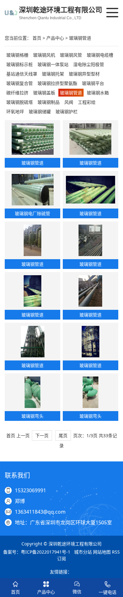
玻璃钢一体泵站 (53, 64)
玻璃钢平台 (93, 83)
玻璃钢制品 (49, 102)
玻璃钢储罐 (40, 111)
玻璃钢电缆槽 (100, 55)
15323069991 (30, 490)
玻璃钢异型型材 (84, 74)
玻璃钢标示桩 (19, 64)
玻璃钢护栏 (67, 111)
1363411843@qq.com (40, 511)
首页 (37, 38)
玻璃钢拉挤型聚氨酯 (57, 83)
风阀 (68, 102)
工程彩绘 (87, 102)
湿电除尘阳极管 (88, 64)
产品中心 (55, 38)
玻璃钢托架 (53, 74)
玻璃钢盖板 (44, 93)
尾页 (63, 435)
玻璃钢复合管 (19, 83)
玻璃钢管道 (80, 38)
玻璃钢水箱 (98, 93)
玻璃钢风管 (71, 55)
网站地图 (102, 552)
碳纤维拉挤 (17, 93)
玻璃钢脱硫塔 (19, 102)
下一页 (42, 435)
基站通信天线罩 (21, 74)
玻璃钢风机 (44, 55)
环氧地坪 (15, 111)
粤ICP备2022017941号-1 (45, 552)
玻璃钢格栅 (17, 55)
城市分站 (83, 552)
